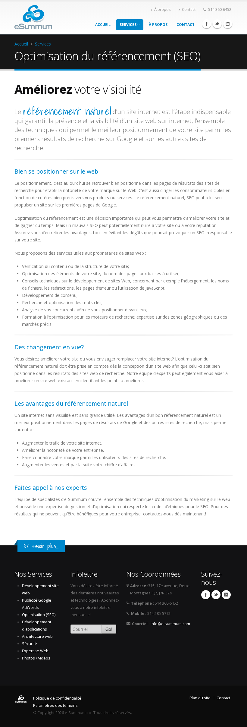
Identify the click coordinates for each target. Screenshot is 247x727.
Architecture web (37, 636)
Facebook (206, 23)
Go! (108, 629)
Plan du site (200, 697)
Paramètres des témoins (55, 705)
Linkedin (227, 23)
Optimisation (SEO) (38, 614)
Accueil (103, 24)
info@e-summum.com (170, 623)
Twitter (217, 23)
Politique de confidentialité (57, 698)
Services (128, 24)
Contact (188, 9)
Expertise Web (35, 650)
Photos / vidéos (36, 658)
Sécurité (29, 643)
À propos (162, 9)
